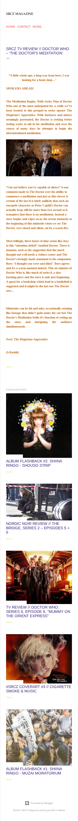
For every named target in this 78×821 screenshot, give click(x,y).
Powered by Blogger (42, 803)
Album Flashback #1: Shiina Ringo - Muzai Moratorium (34, 771)
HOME (10, 26)
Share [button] (9, 366)
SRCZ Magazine (19, 13)
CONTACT (23, 26)
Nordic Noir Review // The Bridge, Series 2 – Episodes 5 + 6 (38, 528)
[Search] (69, 6)
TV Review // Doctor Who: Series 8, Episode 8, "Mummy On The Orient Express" (38, 611)
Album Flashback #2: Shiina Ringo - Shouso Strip (34, 463)
